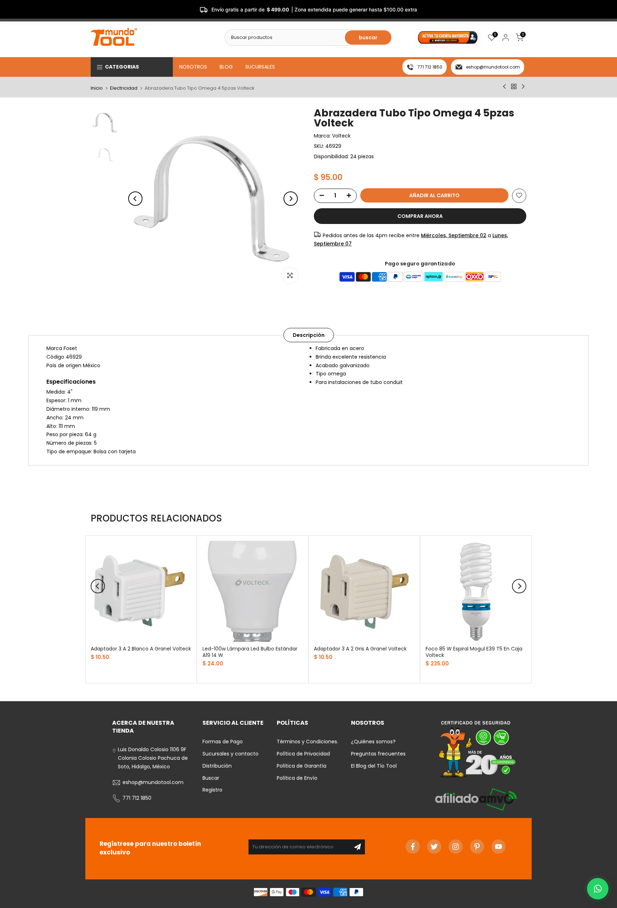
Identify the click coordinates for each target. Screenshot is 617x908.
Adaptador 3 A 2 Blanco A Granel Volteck (141, 648)
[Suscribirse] (357, 847)
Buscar (210, 778)
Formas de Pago (222, 741)
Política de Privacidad (303, 753)
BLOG (226, 66)
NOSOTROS (193, 66)
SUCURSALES (260, 66)
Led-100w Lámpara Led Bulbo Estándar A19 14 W (249, 652)
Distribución (217, 765)
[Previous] (135, 198)
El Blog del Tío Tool (374, 765)
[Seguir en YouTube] (498, 846)
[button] (597, 888)
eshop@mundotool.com (493, 67)
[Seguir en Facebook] (413, 846)
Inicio (97, 88)
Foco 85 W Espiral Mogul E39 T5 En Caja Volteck (474, 652)
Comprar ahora (420, 215)
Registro (212, 789)
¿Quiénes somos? (373, 741)
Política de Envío (297, 778)
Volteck (341, 135)
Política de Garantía (301, 765)
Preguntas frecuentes (378, 753)
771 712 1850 (429, 67)
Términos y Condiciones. (307, 741)
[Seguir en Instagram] (455, 846)
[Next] (291, 198)
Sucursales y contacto (230, 753)
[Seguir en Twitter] (434, 846)
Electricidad (123, 88)
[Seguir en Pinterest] (477, 846)
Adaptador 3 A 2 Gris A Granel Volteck (360, 648)
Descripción (309, 335)
